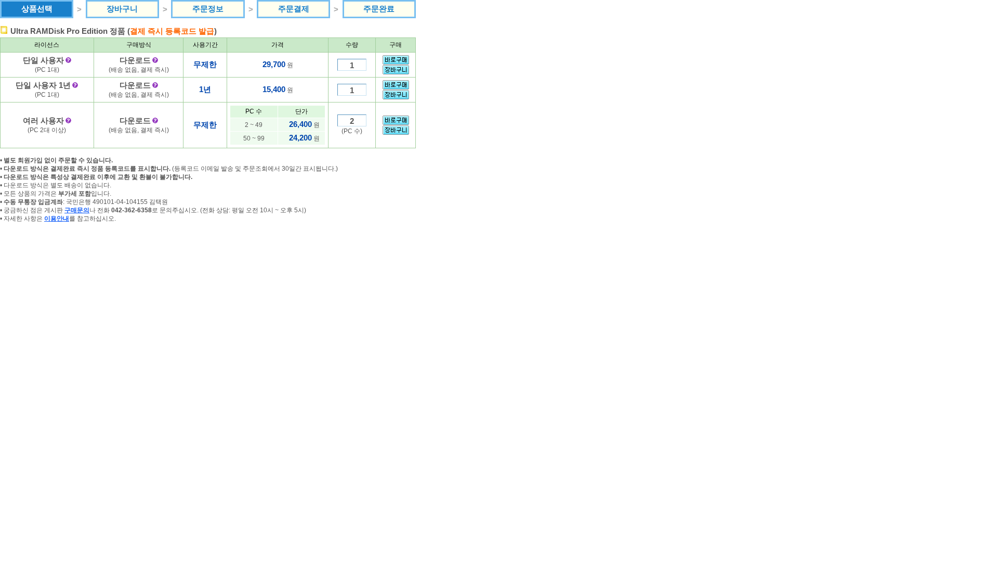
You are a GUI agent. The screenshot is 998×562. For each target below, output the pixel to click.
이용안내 (56, 218)
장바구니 (122, 8)
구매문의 (76, 210)
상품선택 (36, 8)
